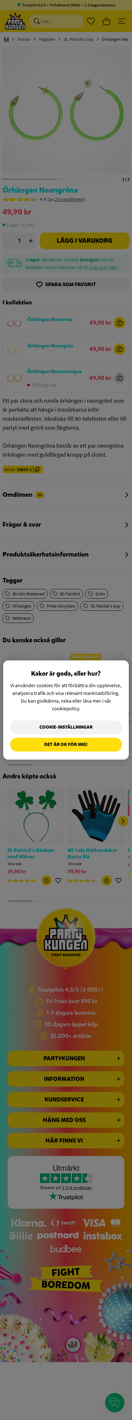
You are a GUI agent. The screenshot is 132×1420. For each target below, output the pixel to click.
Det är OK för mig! (65, 744)
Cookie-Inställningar (66, 727)
